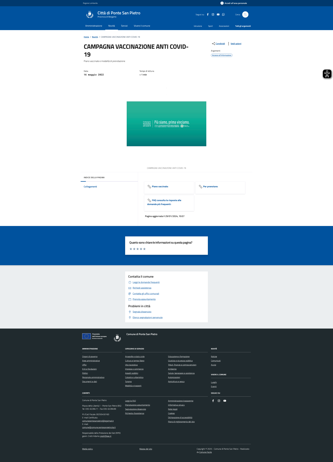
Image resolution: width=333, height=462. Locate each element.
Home (86, 36)
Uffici (84, 364)
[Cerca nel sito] (245, 14)
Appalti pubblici (131, 373)
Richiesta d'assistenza (134, 413)
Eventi (214, 386)
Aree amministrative (91, 360)
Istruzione (198, 26)
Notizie (214, 356)
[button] (233, 3)
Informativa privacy (176, 404)
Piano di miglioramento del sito (181, 421)
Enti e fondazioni (89, 369)
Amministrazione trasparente (180, 400)
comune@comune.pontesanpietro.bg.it (99, 427)
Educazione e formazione (179, 356)
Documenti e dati (89, 381)
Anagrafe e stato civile (135, 356)
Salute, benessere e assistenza (181, 373)
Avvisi (213, 364)
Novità (95, 36)
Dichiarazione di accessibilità (180, 417)
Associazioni (224, 26)
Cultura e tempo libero (134, 360)
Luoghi (214, 382)
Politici (85, 373)
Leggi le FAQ (130, 400)
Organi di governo (89, 356)
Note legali (172, 409)
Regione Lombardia (90, 3)
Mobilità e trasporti (133, 385)
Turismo (128, 381)
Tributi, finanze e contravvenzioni (182, 364)
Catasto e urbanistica (134, 377)
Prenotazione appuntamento (137, 404)
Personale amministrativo (93, 377)
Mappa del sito (145, 448)
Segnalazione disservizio (135, 409)
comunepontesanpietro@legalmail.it (98, 420)
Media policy (87, 448)
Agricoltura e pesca (176, 381)
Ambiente (172, 369)
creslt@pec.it (105, 436)
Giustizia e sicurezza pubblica (180, 360)
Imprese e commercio (134, 369)
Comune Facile (205, 452)
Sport (210, 26)
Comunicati (216, 360)
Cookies (171, 413)
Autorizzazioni (174, 377)
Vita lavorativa (131, 364)
